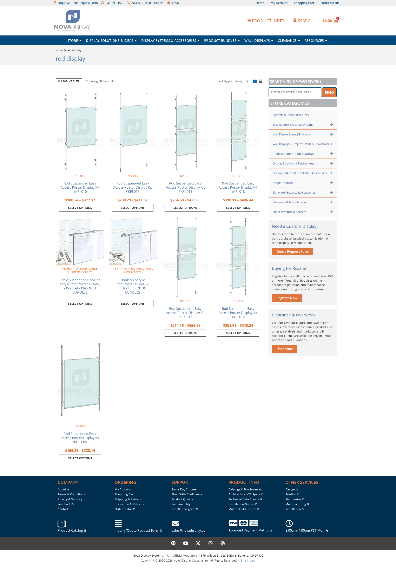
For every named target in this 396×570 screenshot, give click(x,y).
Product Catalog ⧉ (72, 530)
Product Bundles (220, 40)
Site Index (248, 560)
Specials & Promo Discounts (291, 115)
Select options (80, 208)
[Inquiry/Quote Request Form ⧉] (118, 523)
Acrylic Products (283, 183)
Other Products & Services (289, 212)
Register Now (286, 298)
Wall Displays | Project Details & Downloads (301, 144)
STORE (72, 40)
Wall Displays (257, 40)
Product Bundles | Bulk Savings (293, 154)
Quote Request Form (292, 251)
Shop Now (284, 349)
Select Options (80, 304)
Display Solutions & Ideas (109, 40)
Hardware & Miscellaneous (290, 202)
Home (59, 50)
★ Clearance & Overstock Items (293, 125)
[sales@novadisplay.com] (175, 523)
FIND (329, 92)
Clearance (287, 40)
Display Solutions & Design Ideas (294, 163)
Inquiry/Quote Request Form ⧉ (138, 530)
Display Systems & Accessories (168, 40)
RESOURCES (314, 40)
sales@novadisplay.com (190, 530)
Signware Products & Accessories (294, 192)
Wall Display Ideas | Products (292, 134)
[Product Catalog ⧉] (61, 523)
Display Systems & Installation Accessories (300, 173)
